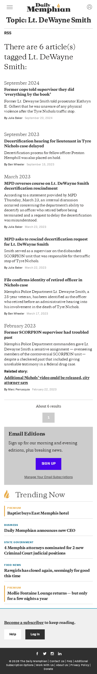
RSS (7, 32)
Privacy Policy (79, 665)
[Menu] (10, 8)
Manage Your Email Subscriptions (48, 477)
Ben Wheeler (16, 164)
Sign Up (49, 463)
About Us (62, 665)
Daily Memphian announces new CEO (39, 531)
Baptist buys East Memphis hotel (38, 514)
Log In (35, 634)
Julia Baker (15, 117)
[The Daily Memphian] (49, 8)
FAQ (69, 661)
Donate (48, 668)
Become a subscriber (24, 623)
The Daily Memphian (33, 661)
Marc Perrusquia (19, 389)
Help (12, 634)
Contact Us (57, 661)
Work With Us (45, 665)
